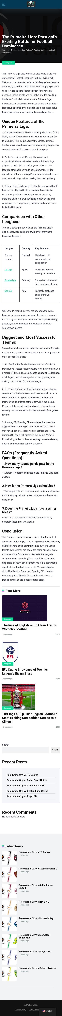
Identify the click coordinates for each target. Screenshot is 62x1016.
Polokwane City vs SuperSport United (26, 780)
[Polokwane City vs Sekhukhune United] (9, 897)
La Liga (8, 269)
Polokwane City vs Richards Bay (36, 918)
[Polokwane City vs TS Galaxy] (9, 864)
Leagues (8, 63)
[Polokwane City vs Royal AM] (9, 914)
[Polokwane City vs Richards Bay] (9, 930)
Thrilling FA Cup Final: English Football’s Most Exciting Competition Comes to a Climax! (29, 717)
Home (4, 50)
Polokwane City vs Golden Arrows (37, 968)
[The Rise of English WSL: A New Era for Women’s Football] (31, 608)
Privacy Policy (20, 1010)
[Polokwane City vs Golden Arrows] (9, 980)
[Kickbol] (31, 4)
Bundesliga (10, 280)
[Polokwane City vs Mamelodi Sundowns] (9, 947)
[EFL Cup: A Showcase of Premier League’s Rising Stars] (31, 653)
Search (5, 744)
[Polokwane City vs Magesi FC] (9, 963)
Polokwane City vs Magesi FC (35, 951)
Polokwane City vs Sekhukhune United (27, 791)
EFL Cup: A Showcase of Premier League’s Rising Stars (25, 671)
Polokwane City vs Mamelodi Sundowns (34, 936)
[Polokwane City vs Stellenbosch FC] (9, 881)
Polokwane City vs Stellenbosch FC (25, 785)
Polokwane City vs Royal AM (21, 796)
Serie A (8, 291)
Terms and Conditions (38, 1010)
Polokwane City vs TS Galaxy (22, 775)
